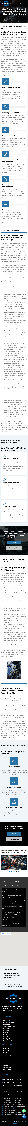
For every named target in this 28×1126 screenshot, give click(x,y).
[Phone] (24, 1116)
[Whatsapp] (24, 1110)
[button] (20, 3)
